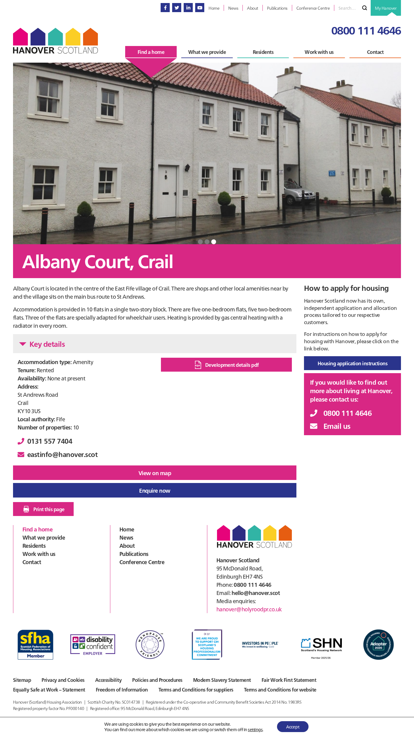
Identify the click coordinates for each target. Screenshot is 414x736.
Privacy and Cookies (63, 679)
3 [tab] (213, 241)
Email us (337, 426)
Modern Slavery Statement (222, 679)
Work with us (38, 553)
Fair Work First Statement (289, 679)
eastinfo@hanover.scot (62, 454)
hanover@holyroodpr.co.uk (249, 609)
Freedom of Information (122, 689)
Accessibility (108, 679)
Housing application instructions (353, 363)
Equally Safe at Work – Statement (49, 689)
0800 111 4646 (366, 30)
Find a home (37, 529)
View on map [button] (155, 473)
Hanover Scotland (55, 41)
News (126, 537)
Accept (292, 727)
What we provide (43, 537)
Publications (134, 553)
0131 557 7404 (49, 440)
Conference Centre (141, 562)
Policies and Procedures (157, 679)
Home (126, 529)
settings (255, 729)
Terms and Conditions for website (280, 689)
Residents (33, 545)
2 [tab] (207, 241)
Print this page (48, 509)
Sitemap (22, 679)
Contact (31, 562)
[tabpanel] (207, 153)
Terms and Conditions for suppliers (196, 689)
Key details (47, 344)
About (127, 545)
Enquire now (154, 490)
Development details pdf (232, 364)
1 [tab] (200, 241)
